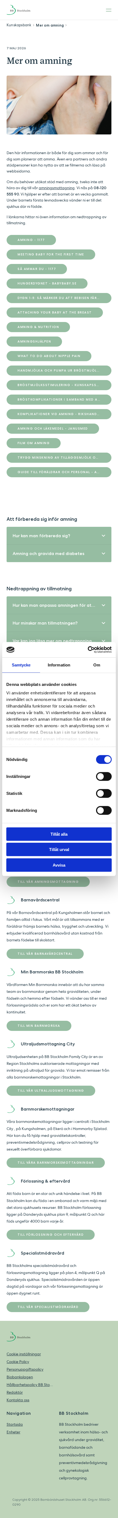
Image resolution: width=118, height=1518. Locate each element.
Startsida (15, 1424)
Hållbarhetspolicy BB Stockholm (30, 1384)
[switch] (104, 776)
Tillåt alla (59, 834)
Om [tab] (96, 664)
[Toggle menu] (107, 9)
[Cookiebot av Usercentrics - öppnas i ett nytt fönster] (88, 649)
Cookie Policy (18, 1361)
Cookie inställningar (24, 1354)
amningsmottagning (57, 187)
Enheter (13, 1432)
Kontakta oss (18, 1400)
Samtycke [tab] (21, 664)
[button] (59, 536)
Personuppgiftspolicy (25, 1369)
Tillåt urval (59, 849)
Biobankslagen (20, 1377)
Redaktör (15, 1392)
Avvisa (59, 865)
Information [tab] (59, 664)
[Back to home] (23, 9)
